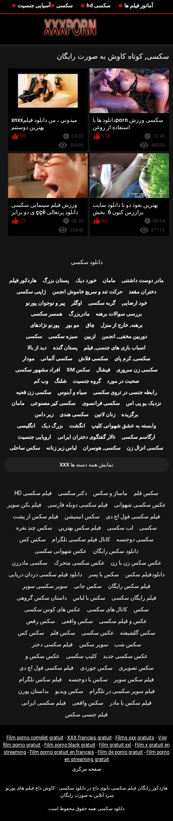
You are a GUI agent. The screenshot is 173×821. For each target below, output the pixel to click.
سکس (141, 609)
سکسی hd (98, 5)
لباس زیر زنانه (61, 448)
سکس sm (78, 370)
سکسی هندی (74, 414)
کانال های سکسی (107, 609)
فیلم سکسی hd (33, 493)
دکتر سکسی (72, 493)
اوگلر (76, 303)
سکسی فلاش (93, 358)
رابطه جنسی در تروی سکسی (125, 392)
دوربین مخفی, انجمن (124, 336)
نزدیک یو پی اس (143, 403)
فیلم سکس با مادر (130, 702)
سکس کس (32, 539)
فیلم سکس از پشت (35, 516)
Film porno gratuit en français (62, 752)
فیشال (103, 370)
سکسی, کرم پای (132, 358)
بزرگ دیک (52, 426)
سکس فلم (146, 493)
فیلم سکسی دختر (52, 644)
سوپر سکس (93, 644)
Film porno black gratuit (69, 745)
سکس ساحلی (25, 448)
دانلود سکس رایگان (115, 551)
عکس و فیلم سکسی (123, 621)
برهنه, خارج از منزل (122, 325)
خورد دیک (86, 280)
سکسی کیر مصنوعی (53, 403)
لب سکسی (120, 527)
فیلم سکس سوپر (134, 679)
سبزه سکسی (63, 336)
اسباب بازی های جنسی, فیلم (115, 347)
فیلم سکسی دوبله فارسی (77, 504)
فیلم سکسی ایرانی (43, 702)
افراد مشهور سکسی (37, 370)
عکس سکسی (97, 632)
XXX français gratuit (89, 738)
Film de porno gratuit (120, 752)
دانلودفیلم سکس (145, 574)
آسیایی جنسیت (34, 5)
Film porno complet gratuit (35, 738)
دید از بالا (37, 347)
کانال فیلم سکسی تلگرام (81, 539)
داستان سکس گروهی (41, 597)
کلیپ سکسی (81, 656)
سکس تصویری (136, 667)
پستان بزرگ (56, 280)
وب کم (41, 381)
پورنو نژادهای (45, 325)
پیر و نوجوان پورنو (45, 303)
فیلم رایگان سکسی (134, 597)
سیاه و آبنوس (72, 392)
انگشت (77, 426)
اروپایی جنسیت (34, 437)
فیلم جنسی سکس (86, 714)
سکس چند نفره (34, 527)
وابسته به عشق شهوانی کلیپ (123, 426)
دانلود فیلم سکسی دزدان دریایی (45, 574)
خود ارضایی (134, 303)
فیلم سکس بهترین (79, 527)
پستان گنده (65, 347)
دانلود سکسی (87, 262)
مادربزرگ (79, 314)
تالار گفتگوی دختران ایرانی (86, 437)
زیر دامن (44, 414)
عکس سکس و (42, 656)
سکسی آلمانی (56, 358)
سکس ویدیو (69, 691)
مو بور (72, 325)
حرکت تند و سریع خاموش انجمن (87, 292)
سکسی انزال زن (145, 448)
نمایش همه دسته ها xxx (86, 465)
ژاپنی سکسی (31, 292)
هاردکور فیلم (23, 280)
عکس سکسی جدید (125, 656)
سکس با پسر (104, 574)
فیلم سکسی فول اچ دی (133, 516)
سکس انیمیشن (82, 516)
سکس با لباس (89, 597)
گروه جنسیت (87, 381)
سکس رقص (40, 621)
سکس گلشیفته (137, 632)
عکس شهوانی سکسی (60, 551)
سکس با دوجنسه (88, 679)
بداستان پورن (33, 691)
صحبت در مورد (123, 381)
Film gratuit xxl (115, 745)
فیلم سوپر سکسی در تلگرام (122, 691)
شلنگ (60, 381)
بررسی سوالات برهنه (119, 314)
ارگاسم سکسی (138, 437)
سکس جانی (88, 586)
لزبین (90, 336)
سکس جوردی (96, 667)
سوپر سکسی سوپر (45, 586)
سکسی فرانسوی (101, 403)
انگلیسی (26, 426)
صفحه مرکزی (86, 769)
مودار (29, 358)
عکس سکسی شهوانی (140, 504)
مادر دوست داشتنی (143, 280)
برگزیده (130, 414)
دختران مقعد (143, 292)
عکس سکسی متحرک (79, 562)
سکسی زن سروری (137, 370)
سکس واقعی (77, 621)
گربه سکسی (101, 303)
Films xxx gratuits (134, 738)
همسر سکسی (46, 314)
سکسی (64, 5)
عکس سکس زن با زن (136, 562)
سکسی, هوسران (102, 448)
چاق (90, 325)
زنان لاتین (105, 414)
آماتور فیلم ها (138, 5)
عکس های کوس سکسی (52, 609)
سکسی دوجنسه (135, 539)
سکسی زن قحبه (33, 392)
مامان (109, 280)
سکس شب (127, 644)
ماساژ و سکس (110, 493)
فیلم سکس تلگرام (40, 679)
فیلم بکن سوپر (24, 504)
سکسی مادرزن (29, 562)
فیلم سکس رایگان (129, 586)
